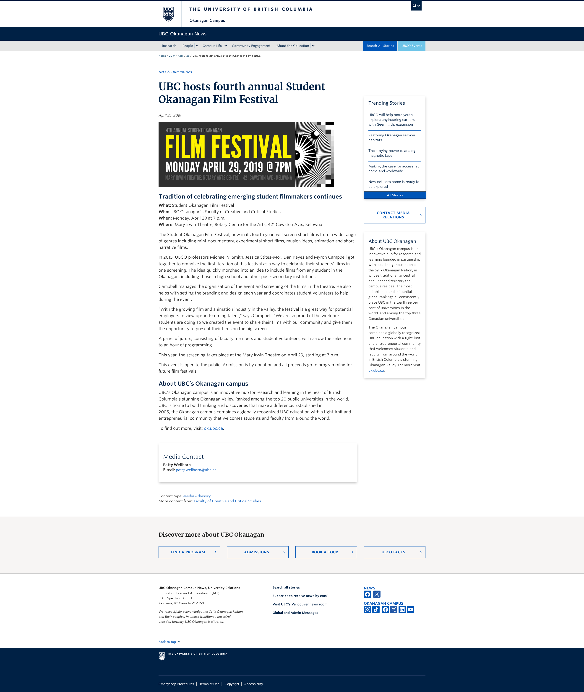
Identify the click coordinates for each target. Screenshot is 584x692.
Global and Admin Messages (295, 613)
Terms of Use (209, 684)
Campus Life (212, 46)
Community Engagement (251, 46)
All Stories (395, 195)
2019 (172, 55)
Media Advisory (197, 496)
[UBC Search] (416, 6)
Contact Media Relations (393, 215)
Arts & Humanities (175, 72)
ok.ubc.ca (213, 428)
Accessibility (253, 684)
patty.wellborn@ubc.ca (196, 470)
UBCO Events (412, 46)
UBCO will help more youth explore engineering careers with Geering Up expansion (391, 120)
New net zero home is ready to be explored (393, 184)
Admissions (256, 552)
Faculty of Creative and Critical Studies (227, 501)
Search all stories (286, 587)
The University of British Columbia (168, 14)
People (187, 46)
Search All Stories (380, 46)
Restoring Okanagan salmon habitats (391, 137)
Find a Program (188, 552)
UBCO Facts (393, 552)
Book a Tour (325, 552)
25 (188, 55)
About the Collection (292, 46)
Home (162, 55)
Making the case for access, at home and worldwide (393, 168)
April (180, 55)
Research (169, 46)
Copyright (232, 684)
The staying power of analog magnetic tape (391, 153)
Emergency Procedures (176, 684)
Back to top (168, 642)
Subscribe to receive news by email (300, 596)
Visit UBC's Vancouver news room (300, 604)
